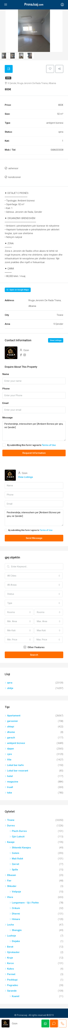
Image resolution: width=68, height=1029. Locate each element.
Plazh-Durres (19, 831)
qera (8, 78)
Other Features (35, 647)
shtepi (10, 726)
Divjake (16, 941)
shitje (10, 688)
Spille (15, 869)
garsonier (12, 721)
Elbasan (11, 875)
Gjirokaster (13, 952)
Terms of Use (49, 445)
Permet (11, 974)
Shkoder (11, 886)
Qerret (15, 864)
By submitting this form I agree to (31, 445)
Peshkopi (12, 979)
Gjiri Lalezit (18, 836)
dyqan (10, 748)
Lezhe (10, 924)
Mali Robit (17, 858)
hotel (10, 776)
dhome (11, 732)
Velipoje (16, 891)
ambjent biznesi (16, 743)
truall (10, 787)
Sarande (12, 990)
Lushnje (11, 935)
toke (9, 792)
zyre (9, 754)
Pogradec (12, 985)
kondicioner (14, 177)
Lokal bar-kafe (15, 765)
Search (34, 654)
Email (5, 403)
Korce (10, 963)
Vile (9, 759)
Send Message (34, 538)
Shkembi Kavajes (21, 847)
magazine (12, 781)
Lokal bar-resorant (17, 770)
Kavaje (11, 842)
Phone (6, 388)
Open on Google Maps (19, 290)
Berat (10, 946)
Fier (9, 880)
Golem (15, 853)
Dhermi (16, 913)
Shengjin (17, 930)
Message (7, 417)
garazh (11, 737)
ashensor (13, 168)
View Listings (56, 340)
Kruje (10, 957)
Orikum (16, 908)
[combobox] (34, 575)
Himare (16, 919)
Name (5, 374)
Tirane (10, 820)
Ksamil (15, 996)
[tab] (9, 69)
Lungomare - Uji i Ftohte (25, 902)
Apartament (13, 715)
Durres (11, 825)
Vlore (10, 897)
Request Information (34, 453)
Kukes (10, 968)
